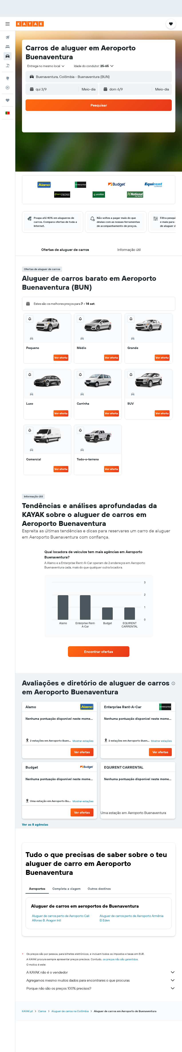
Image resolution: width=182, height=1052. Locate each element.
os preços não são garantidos (120, 959)
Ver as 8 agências (35, 824)
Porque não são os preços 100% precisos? (58, 988)
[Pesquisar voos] (7, 37)
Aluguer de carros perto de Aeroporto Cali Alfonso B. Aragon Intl (60, 918)
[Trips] (7, 100)
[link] (98, 651)
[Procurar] (7, 46)
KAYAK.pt (27, 1011)
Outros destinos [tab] (99, 889)
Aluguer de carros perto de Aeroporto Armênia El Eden (131, 918)
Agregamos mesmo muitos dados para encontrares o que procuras (78, 980)
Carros (42, 1011)
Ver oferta (60, 357)
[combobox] (46, 66)
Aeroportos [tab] (37, 889)
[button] (7, 24)
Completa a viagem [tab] (66, 889)
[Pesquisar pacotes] (7, 65)
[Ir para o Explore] (7, 78)
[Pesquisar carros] (7, 56)
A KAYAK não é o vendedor (47, 972)
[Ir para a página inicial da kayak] (30, 24)
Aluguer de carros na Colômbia (70, 1011)
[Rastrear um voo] (7, 87)
